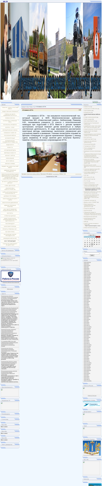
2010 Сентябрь (87, 290)
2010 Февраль (87, 280)
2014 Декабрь (87, 367)
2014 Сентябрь (87, 362)
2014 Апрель (87, 355)
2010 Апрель (87, 283)
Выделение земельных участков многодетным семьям (92, 192)
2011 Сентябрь (87, 308)
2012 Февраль (87, 316)
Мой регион (10, 289)
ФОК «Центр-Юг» (88, 177)
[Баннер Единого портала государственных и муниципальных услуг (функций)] (10, 264)
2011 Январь (87, 296)
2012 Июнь (86, 322)
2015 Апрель (87, 373)
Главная (23, 106)
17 (92, 242)
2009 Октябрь (87, 274)
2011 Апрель (87, 301)
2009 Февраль (87, 262)
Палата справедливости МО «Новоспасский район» (91, 185)
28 (85, 246)
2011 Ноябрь (87, 311)
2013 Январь (87, 332)
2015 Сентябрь (87, 380)
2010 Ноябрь (87, 293)
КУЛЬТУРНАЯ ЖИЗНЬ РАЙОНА (33, 174)
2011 (28, 106)
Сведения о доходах (89, 200)
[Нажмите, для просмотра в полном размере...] (47, 171)
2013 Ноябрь (87, 347)
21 (85, 244)
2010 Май (86, 284)
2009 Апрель (87, 265)
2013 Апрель (87, 337)
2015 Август (87, 379)
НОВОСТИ (87, 106)
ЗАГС (85, 175)
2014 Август (87, 361)
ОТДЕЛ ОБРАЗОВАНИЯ (90, 117)
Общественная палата (90, 227)
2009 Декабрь (87, 277)
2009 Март (86, 263)
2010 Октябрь (87, 292)
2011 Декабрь (87, 313)
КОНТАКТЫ (87, 137)
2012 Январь (87, 314)
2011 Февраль (87, 298)
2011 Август (87, 307)
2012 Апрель (87, 319)
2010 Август (87, 289)
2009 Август (87, 271)
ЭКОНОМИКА (87, 110)
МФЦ (85, 221)
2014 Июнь (86, 358)
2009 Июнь (86, 268)
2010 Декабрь (87, 295)
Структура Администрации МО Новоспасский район (92, 169)
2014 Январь (87, 350)
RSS (99, 102)
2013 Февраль (87, 334)
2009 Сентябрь (87, 272)
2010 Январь (87, 278)
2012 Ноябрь (87, 329)
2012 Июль (86, 323)
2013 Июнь (86, 340)
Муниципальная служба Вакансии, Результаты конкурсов (92, 165)
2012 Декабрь (87, 331)
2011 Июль (86, 305)
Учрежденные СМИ (89, 146)
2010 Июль (86, 287)
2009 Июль (86, 269)
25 (94, 244)
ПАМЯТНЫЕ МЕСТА (89, 139)
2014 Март (86, 353)
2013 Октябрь (87, 346)
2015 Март (86, 371)
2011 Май (86, 302)
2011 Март (86, 299)
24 (34, 106)
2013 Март (86, 335)
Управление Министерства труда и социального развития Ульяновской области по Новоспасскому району (92, 155)
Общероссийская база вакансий (11, 282)
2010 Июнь (86, 286)
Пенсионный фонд (88, 144)
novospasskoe (56, 174)
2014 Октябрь (87, 364)
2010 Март (86, 281)
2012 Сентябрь (87, 326)
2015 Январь (87, 368)
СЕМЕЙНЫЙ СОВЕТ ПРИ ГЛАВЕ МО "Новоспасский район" (92, 126)
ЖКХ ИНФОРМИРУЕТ (89, 121)
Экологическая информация (91, 187)
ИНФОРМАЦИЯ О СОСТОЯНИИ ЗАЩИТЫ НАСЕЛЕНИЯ (92, 135)
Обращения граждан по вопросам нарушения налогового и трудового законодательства (92, 213)
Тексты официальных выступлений (89, 148)
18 (94, 242)
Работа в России (92, 395)
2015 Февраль (87, 370)
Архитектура (87, 210)
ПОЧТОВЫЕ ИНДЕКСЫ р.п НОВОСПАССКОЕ (91, 173)
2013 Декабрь (87, 349)
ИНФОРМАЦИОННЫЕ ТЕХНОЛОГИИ (89, 219)
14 (85, 242)
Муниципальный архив (90, 216)
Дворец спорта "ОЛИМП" (90, 202)
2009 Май (86, 266)
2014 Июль (86, 359)
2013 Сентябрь (87, 344)
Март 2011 (92, 235)
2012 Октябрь (87, 328)
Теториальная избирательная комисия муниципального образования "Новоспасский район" (91, 196)
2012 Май (86, 320)
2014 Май (86, 356)
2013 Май (86, 338)
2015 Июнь (86, 376)
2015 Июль (86, 377)
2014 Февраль (87, 352)
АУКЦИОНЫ (87, 112)
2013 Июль (86, 341)
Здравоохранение (88, 182)
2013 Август (87, 343)
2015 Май (86, 374)
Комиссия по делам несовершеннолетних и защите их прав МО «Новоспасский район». (92, 161)
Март (31, 106)
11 (94, 240)
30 (89, 246)
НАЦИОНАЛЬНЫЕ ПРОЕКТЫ (91, 129)
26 (96, 244)
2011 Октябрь (87, 310)
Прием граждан (88, 119)
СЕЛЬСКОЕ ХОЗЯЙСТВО (90, 108)
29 (87, 246)
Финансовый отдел (89, 179)
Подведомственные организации (92, 151)
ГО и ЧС (86, 181)
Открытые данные (88, 208)
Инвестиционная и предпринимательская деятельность (89, 205)
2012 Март (86, 317)
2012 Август (87, 325)
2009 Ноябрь (87, 275)
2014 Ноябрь (87, 365)
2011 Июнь (86, 304)
